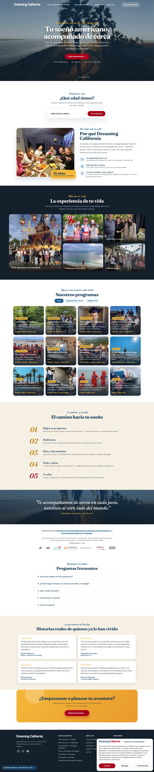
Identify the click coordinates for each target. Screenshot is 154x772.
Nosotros (110, 5)
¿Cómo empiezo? (47, 605)
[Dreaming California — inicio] (27, 4)
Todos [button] (59, 301)
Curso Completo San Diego (68, 751)
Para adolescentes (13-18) (58, 5)
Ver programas (96, 113)
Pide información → (77, 56)
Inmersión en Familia (66, 757)
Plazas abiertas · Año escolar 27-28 (20, 768)
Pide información (131, 5)
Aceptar (107, 766)
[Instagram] (18, 751)
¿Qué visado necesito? (49, 591)
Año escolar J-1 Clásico (67, 739)
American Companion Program (70, 760)
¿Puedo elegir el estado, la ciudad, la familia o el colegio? (64, 583)
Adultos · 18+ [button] (92, 301)
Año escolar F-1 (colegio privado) (67, 747)
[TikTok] (23, 751)
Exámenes (99, 5)
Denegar (124, 766)
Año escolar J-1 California (68, 743)
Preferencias (142, 766)
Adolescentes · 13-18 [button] (74, 301)
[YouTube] (28, 751)
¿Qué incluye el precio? (50, 598)
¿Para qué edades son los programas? (56, 576)
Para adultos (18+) (82, 5)
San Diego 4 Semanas (66, 754)
